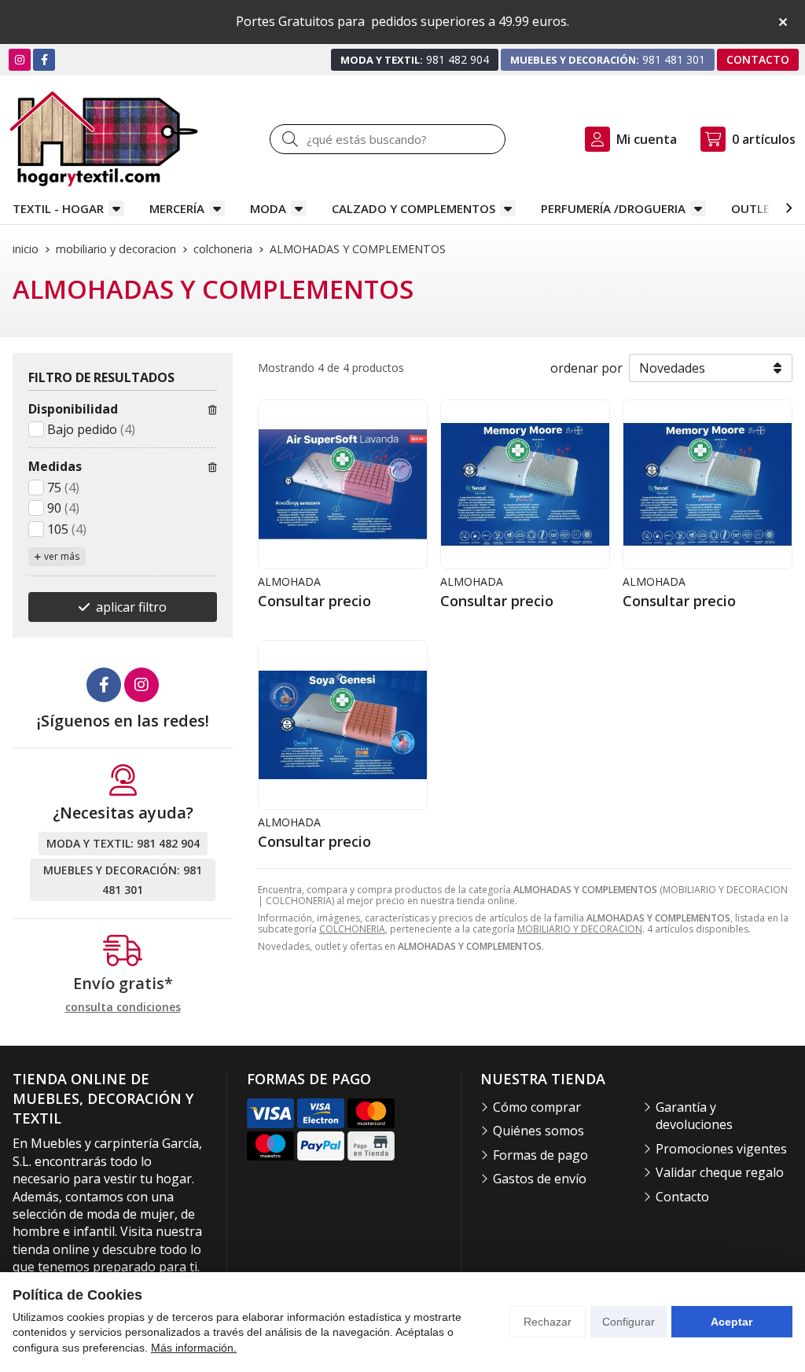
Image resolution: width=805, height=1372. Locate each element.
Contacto (682, 1196)
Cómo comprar (537, 1107)
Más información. (194, 1347)
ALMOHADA (289, 581)
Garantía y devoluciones (694, 1115)
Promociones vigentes (721, 1148)
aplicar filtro (131, 607)
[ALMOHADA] (343, 484)
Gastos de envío (539, 1178)
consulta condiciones (123, 1007)
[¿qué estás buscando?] (387, 139)
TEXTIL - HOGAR (58, 208)
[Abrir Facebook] (44, 59)
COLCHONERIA (352, 929)
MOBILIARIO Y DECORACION (579, 929)
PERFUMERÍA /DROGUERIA (613, 208)
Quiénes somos (538, 1130)
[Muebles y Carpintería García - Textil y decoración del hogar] (103, 138)
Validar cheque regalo (720, 1172)
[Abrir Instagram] (19, 59)
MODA (268, 208)
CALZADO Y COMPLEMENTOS (413, 208)
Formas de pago (540, 1155)
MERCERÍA (176, 208)
